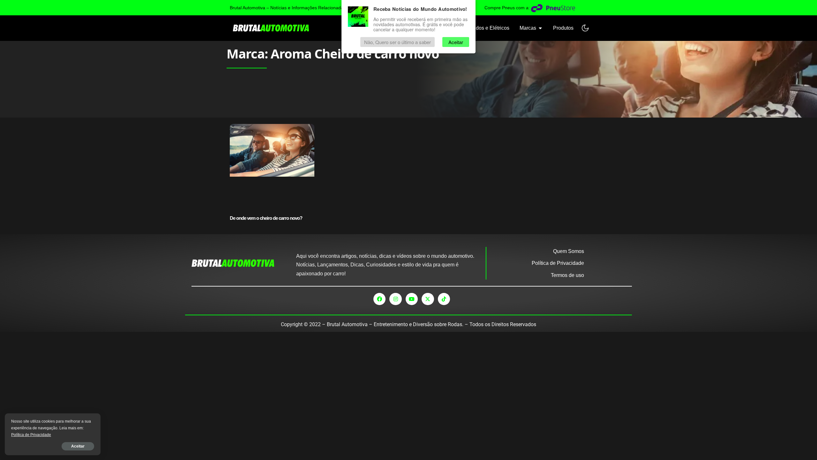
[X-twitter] (428, 299)
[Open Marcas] (540, 28)
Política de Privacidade (31, 435)
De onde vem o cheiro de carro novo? (266, 218)
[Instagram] (395, 299)
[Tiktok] (444, 299)
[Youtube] (412, 299)
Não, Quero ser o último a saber (397, 42)
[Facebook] (379, 299)
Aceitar (78, 446)
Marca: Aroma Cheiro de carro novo (333, 53)
